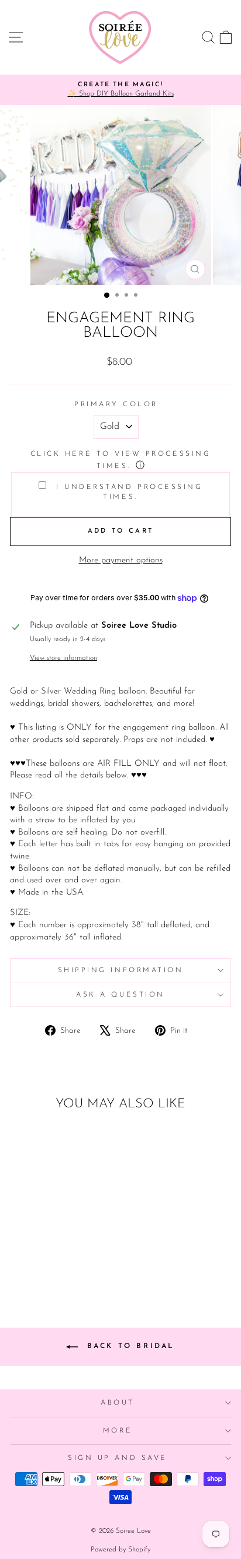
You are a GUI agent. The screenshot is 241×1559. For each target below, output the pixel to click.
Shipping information (121, 970)
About (118, 1402)
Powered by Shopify (120, 1549)
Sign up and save (117, 1458)
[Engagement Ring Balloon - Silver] (58, 1258)
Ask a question (120, 994)
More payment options (121, 560)
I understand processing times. (127, 492)
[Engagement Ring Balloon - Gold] (45, 1258)
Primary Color (116, 404)
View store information (63, 657)
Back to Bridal (128, 1346)
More (117, 1430)
